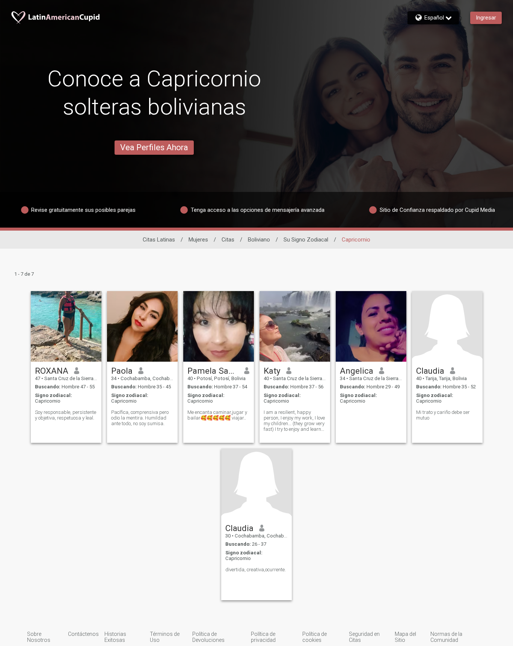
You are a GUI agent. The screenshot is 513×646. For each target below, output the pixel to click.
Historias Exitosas (115, 637)
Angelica (356, 371)
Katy (272, 371)
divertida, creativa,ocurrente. (255, 569)
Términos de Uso (165, 637)
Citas (228, 239)
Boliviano (259, 239)
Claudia (430, 371)
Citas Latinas (159, 239)
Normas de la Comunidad (446, 637)
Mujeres (198, 239)
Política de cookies (314, 637)
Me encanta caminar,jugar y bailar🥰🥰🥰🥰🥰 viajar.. (217, 415)
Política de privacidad (263, 637)
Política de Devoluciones (208, 637)
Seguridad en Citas (364, 637)
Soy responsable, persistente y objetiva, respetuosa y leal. (65, 415)
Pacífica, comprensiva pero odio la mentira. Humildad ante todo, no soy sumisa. (140, 417)
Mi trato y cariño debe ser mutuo (443, 415)
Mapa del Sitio (405, 637)
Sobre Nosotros (38, 637)
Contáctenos (83, 634)
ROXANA (51, 371)
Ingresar (486, 17)
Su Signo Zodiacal (306, 239)
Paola (122, 371)
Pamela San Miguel (213, 371)
